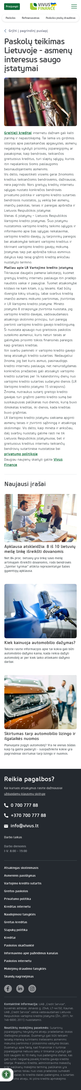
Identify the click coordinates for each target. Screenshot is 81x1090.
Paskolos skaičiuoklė (19, 945)
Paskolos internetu (17, 961)
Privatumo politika (17, 899)
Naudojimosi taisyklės (20, 914)
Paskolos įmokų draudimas (61, 18)
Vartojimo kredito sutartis (22, 883)
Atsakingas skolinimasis (21, 868)
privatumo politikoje (21, 454)
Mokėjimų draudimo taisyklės (25, 969)
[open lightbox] (40, 102)
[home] (42, 6)
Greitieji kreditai (18, 133)
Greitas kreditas (15, 922)
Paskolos (11, 18)
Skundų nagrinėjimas (19, 976)
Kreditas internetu (17, 907)
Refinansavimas (31, 18)
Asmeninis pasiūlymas (20, 876)
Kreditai (10, 938)
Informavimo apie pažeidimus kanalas (31, 953)
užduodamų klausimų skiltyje (24, 794)
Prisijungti (12, 6)
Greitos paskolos (16, 891)
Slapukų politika (15, 930)
